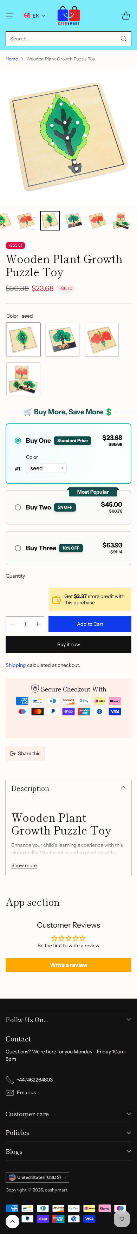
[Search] (123, 38)
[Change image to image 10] (121, 220)
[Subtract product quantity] (12, 624)
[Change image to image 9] (97, 220)
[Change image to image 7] (50, 220)
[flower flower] (101, 339)
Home (12, 58)
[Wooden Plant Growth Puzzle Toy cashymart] (68, 136)
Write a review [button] (68, 964)
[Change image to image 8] (74, 220)
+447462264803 (35, 1080)
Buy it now (68, 644)
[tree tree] (62, 339)
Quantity (15, 576)
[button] (35, 16)
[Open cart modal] (125, 15)
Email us (26, 1092)
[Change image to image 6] (26, 220)
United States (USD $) (39, 1177)
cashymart (56, 1190)
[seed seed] (23, 339)
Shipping (16, 665)
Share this (29, 753)
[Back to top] (12, 1221)
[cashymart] (68, 15)
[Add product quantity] (37, 624)
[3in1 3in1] (23, 379)
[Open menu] (9, 15)
